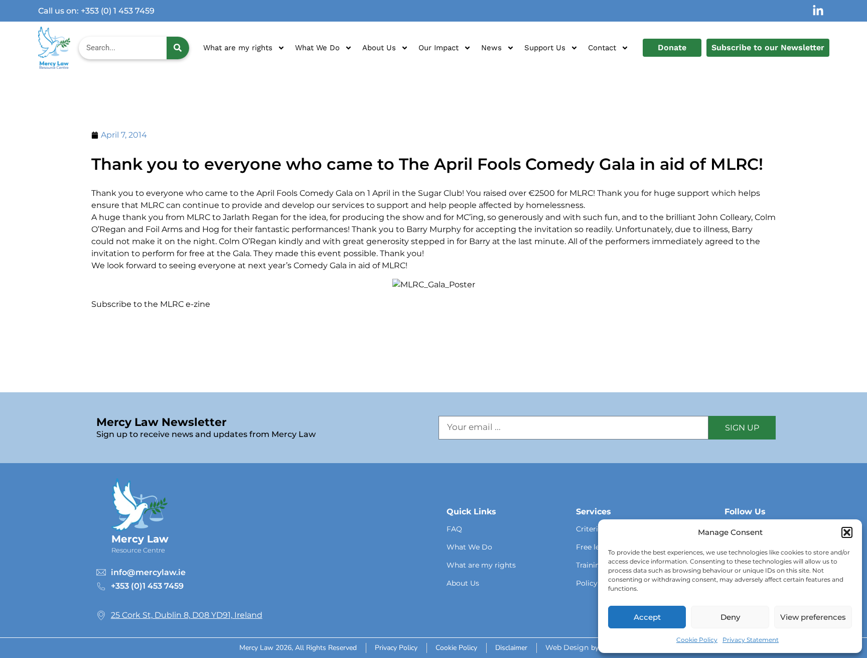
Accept (647, 617)
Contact (602, 47)
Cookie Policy (696, 639)
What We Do (317, 47)
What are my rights (237, 47)
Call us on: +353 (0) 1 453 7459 (96, 11)
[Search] (178, 48)
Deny (730, 617)
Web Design (567, 647)
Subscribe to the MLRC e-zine (150, 304)
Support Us (544, 47)
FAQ (454, 528)
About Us (379, 47)
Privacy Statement (751, 639)
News (491, 47)
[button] (847, 532)
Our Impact (438, 47)
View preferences (813, 617)
